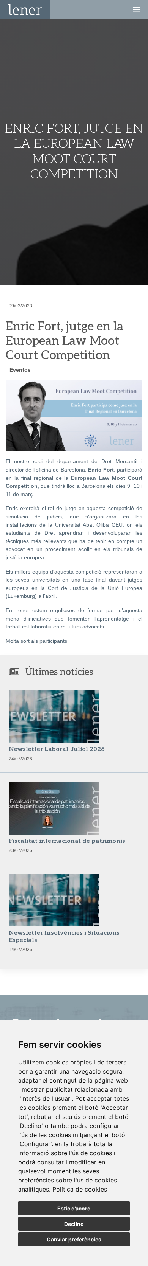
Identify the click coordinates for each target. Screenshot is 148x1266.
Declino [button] (74, 1224)
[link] (79, 1189)
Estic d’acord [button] (74, 1208)
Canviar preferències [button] (74, 1239)
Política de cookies (79, 1189)
